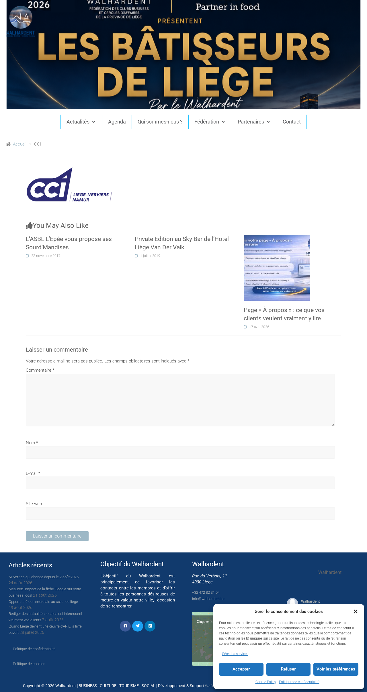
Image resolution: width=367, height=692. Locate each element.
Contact (292, 122)
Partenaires (251, 122)
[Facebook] (125, 626)
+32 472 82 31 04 (206, 592)
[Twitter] (137, 626)
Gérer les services (235, 654)
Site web (34, 503)
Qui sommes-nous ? (160, 122)
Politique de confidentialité (299, 682)
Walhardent (310, 601)
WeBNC (211, 686)
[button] (355, 611)
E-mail (33, 473)
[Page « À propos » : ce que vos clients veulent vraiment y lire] (277, 238)
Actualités (78, 122)
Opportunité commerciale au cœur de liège (43, 601)
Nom (32, 442)
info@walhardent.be (208, 599)
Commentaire (40, 370)
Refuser (288, 669)
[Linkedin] (150, 626)
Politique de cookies (29, 664)
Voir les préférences (336, 669)
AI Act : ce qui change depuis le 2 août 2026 (44, 577)
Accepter (241, 669)
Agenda (117, 122)
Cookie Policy (265, 682)
